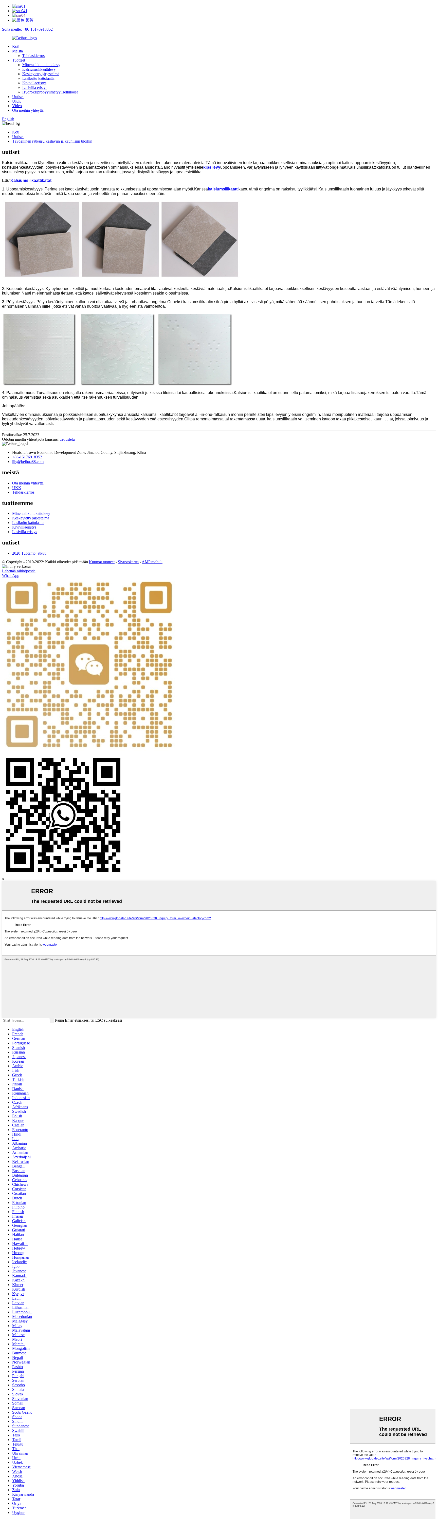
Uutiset (18, 96)
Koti (15, 46)
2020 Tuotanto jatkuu (29, 553)
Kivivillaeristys (34, 83)
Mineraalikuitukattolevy (41, 65)
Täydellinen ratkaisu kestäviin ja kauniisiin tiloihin (52, 141)
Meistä (17, 51)
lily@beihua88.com (28, 461)
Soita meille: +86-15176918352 (27, 29)
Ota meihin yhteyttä (28, 110)
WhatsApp (10, 575)
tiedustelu (67, 439)
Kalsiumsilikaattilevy (39, 69)
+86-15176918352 (27, 457)
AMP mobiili (152, 562)
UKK (16, 101)
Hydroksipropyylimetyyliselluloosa (50, 92)
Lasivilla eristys (34, 87)
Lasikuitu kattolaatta (38, 78)
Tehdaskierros (33, 55)
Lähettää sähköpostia (18, 571)
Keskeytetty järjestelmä (40, 74)
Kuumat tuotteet (102, 562)
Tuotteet (18, 60)
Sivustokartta (128, 562)
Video (17, 106)
